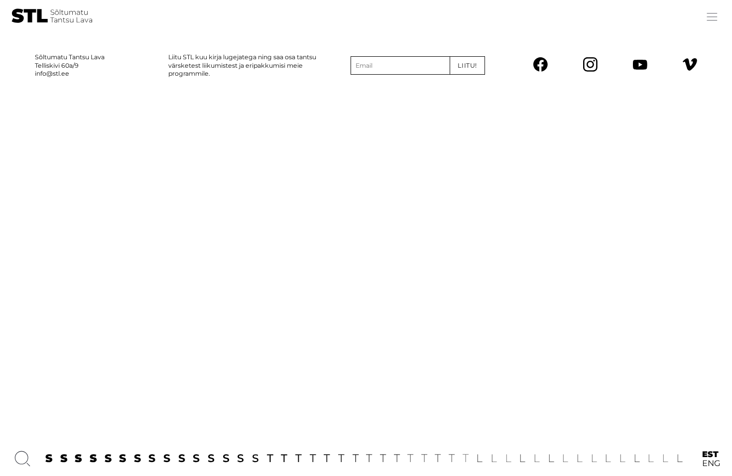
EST (710, 454)
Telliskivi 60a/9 (57, 65)
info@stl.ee (52, 73)
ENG (711, 463)
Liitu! (467, 65)
